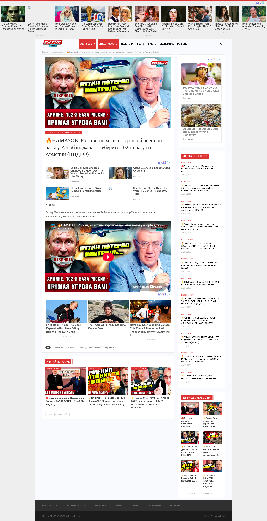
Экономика (167, 44)
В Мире (152, 44)
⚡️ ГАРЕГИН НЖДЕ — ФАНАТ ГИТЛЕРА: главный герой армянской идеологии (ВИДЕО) (199, 265)
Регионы (182, 44)
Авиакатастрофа (58, 348)
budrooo (221, 516)
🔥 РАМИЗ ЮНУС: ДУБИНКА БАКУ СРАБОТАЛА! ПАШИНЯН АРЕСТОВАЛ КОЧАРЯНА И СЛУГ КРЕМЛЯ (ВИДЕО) (198, 246)
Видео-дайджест (139, 368)
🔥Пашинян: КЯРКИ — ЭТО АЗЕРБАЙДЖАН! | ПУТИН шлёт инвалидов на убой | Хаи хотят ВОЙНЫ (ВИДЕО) (201, 359)
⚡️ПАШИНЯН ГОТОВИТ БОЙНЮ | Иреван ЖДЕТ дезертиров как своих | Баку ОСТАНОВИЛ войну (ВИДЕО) (200, 188)
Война (140, 44)
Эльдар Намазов (108, 348)
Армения (81, 348)
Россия (97, 348)
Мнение (77, 133)
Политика (127, 44)
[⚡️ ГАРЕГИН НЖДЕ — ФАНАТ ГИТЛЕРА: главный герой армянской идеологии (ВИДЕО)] (212, 437)
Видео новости (108, 44)
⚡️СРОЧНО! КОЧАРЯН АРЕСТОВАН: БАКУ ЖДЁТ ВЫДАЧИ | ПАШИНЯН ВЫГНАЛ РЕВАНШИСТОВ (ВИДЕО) (200, 301)
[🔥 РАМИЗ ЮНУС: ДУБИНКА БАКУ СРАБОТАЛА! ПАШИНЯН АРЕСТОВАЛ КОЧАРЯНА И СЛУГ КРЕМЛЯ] (190, 437)
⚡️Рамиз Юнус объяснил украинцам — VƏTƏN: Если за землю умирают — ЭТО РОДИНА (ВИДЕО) (200, 226)
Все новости (87, 44)
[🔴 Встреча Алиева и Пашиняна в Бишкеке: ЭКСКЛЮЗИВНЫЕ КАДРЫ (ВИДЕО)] (65, 381)
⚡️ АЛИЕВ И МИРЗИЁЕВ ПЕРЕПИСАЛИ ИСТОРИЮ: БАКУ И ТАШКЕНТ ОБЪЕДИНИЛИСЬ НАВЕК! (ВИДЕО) (198, 320)
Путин (90, 348)
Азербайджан (70, 348)
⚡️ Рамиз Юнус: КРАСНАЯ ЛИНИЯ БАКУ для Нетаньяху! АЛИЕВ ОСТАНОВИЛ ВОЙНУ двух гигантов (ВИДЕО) (201, 207)
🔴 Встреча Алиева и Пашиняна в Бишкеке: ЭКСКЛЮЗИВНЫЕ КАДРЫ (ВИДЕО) (197, 168)
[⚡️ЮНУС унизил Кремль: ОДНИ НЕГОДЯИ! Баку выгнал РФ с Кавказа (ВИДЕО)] (190, 466)
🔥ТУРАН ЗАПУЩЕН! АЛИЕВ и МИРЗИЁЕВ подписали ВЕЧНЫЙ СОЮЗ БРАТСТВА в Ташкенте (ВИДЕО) (200, 340)
